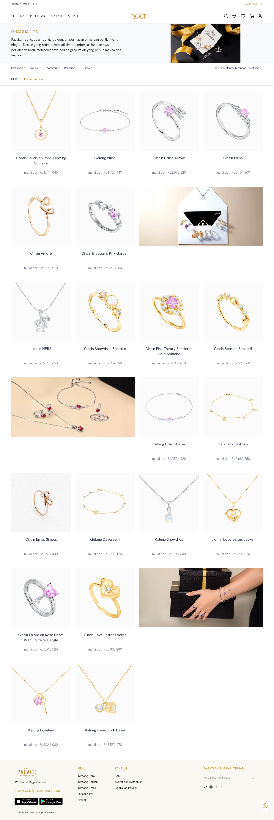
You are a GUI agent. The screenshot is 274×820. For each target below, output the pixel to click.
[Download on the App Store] (26, 801)
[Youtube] (221, 787)
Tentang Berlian (88, 782)
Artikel (82, 800)
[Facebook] (216, 787)
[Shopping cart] (252, 16)
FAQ (117, 776)
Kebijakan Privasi (126, 788)
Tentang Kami (86, 776)
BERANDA (18, 16)
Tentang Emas (87, 788)
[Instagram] (211, 787)
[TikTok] (206, 787)
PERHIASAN (37, 16)
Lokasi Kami (85, 794)
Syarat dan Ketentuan (128, 782)
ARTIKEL (73, 16)
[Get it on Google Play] (51, 801)
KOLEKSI (56, 16)
